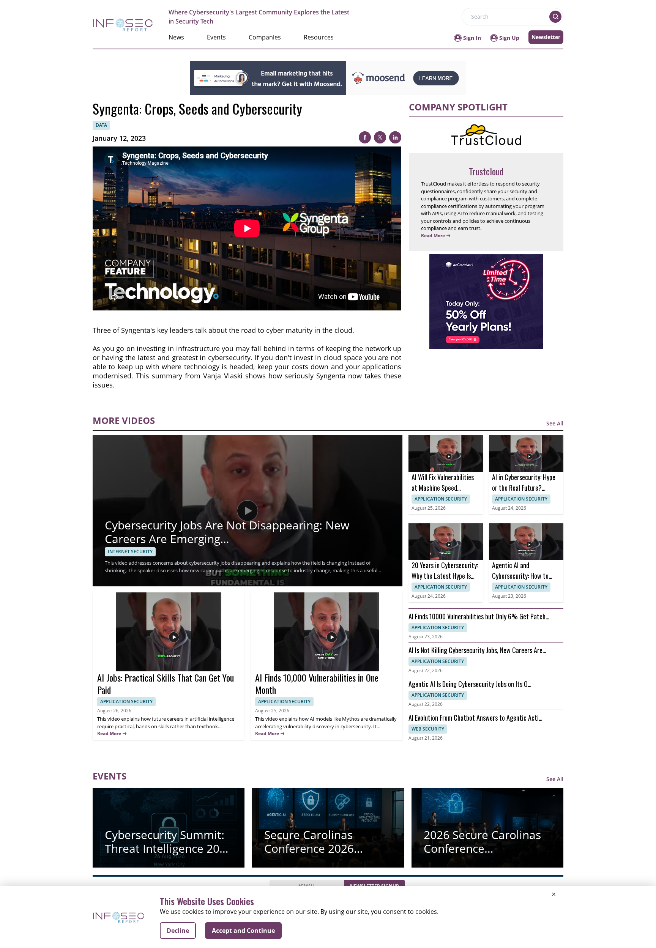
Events (216, 37)
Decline (178, 930)
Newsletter (545, 37)
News (176, 37)
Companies (265, 37)
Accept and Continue (243, 930)
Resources (319, 37)
